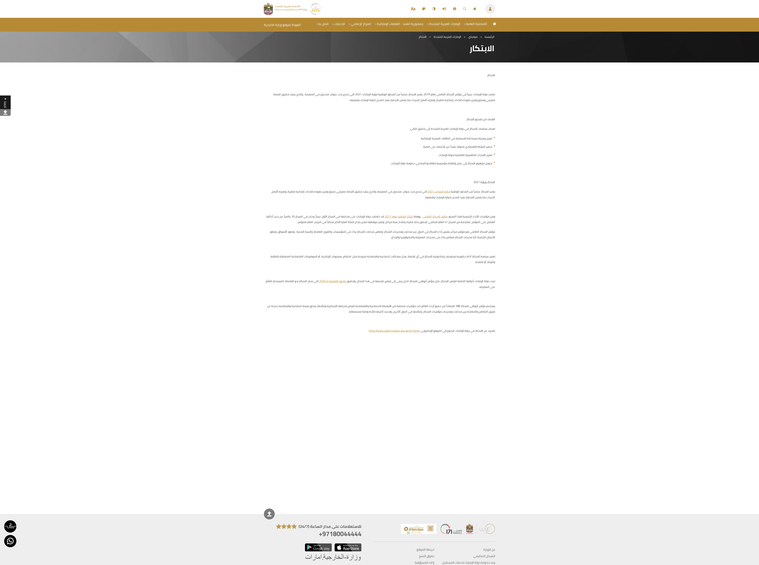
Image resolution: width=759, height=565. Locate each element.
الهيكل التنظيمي (484, 556)
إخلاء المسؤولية (424, 562)
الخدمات (339, 24)
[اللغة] (454, 9)
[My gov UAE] (451, 530)
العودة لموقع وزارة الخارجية (282, 25)
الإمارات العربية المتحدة (444, 24)
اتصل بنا (323, 24)
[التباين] (433, 9)
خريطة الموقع (425, 549)
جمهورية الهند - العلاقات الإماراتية (400, 24)
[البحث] (464, 9)
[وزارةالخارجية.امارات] (333, 558)
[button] (10, 526)
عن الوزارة (489, 549)
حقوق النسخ (426, 556)
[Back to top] (269, 514)
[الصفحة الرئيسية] (474, 9)
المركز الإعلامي (361, 24)
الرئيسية (489, 37)
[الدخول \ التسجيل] (490, 9)
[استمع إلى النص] (444, 9)
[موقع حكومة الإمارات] (480, 530)
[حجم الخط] (413, 9)
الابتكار (423, 37)
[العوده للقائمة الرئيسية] (286, 14)
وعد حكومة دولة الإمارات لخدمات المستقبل (468, 562)
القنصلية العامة (476, 24)
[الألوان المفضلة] (423, 9)
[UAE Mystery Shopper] (418, 530)
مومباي (473, 37)
